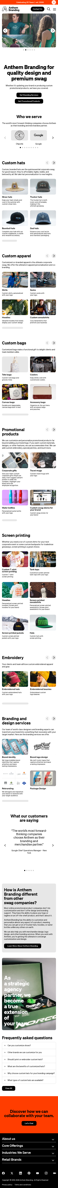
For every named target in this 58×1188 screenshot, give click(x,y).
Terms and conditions (22, 1185)
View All (8, 1088)
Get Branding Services (29, 95)
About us (8, 1139)
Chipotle (19, 144)
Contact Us (37, 9)
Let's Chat (29, 1123)
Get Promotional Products (29, 101)
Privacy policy (7, 1185)
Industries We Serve (16, 1152)
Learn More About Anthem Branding (22, 946)
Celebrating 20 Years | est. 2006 (30, 2)
